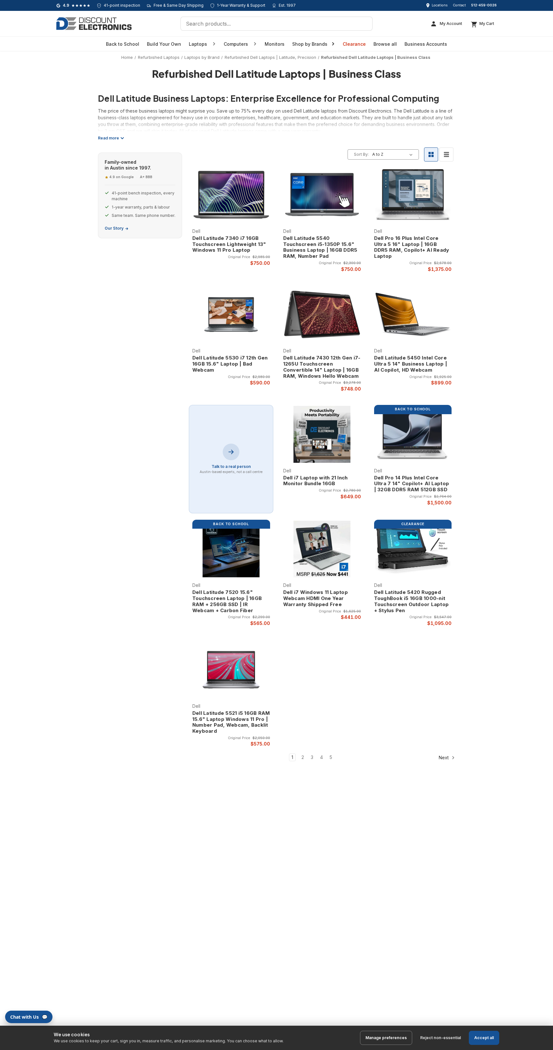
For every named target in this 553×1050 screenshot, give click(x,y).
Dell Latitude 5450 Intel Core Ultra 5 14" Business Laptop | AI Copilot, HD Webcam (410, 364)
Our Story (114, 228)
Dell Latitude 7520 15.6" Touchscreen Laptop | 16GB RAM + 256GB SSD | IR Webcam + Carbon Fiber (227, 601)
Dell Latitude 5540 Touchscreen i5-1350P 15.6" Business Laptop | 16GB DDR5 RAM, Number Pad (320, 247)
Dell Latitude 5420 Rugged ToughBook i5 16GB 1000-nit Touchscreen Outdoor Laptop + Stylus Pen (411, 601)
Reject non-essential (440, 1037)
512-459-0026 (484, 5)
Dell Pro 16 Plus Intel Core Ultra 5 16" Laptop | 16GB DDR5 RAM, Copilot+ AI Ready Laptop (411, 247)
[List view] (446, 154)
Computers (236, 44)
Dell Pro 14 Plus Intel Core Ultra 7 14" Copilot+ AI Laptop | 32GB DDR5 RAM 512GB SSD (411, 484)
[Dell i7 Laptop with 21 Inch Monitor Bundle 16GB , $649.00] (322, 434)
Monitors (275, 44)
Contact (459, 5)
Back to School (122, 44)
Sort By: (361, 154)
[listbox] (393, 154)
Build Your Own (164, 44)
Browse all (385, 44)
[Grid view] (431, 154)
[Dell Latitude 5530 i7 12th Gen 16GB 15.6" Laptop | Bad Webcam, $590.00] (231, 314)
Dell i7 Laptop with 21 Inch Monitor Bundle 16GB (315, 481)
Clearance (354, 44)
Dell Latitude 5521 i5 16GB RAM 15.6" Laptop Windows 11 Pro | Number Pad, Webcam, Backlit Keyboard (231, 722)
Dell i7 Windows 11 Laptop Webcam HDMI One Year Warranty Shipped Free (315, 598)
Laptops (198, 44)
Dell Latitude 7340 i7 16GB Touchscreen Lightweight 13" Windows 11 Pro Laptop (229, 244)
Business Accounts (426, 44)
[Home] (94, 23)
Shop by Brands (309, 44)
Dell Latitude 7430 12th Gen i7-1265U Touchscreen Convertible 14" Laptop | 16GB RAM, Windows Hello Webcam (322, 367)
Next (444, 757)
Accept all (484, 1037)
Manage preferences (386, 1037)
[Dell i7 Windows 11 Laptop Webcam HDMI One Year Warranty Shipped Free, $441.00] (322, 549)
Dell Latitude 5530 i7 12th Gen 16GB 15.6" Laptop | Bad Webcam (230, 364)
